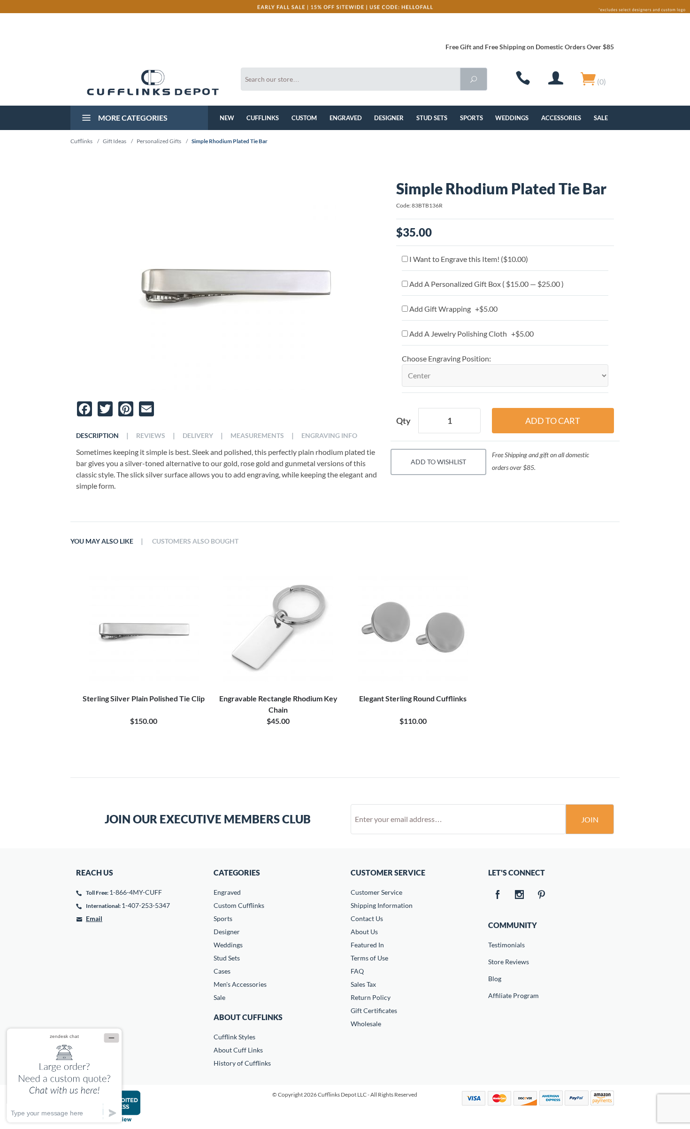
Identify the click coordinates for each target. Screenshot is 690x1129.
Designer (389, 118)
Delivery (198, 435)
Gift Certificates (374, 1010)
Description (97, 435)
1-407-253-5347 (146, 905)
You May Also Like (101, 541)
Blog (494, 979)
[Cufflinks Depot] (152, 82)
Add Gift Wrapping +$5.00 (453, 308)
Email (94, 918)
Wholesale (366, 1024)
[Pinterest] (541, 895)
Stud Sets (431, 118)
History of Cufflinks (242, 1063)
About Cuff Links (238, 1050)
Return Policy (371, 997)
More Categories (132, 117)
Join (589, 819)
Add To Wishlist (438, 462)
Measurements (257, 435)
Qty (403, 420)
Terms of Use (369, 958)
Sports (471, 118)
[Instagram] (519, 895)
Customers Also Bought (195, 541)
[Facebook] (497, 895)
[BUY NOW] (143, 627)
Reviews (150, 435)
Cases (222, 971)
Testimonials (494, 945)
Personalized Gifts (159, 141)
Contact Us (367, 918)
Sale (601, 118)
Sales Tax (363, 984)
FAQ (357, 971)
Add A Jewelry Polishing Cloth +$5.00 (471, 333)
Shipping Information (382, 905)
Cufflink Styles (234, 1037)
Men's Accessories (240, 984)
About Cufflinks (248, 1017)
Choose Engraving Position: (446, 358)
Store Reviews (494, 962)
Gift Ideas (114, 141)
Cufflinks (262, 118)
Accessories (561, 118)
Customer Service (376, 892)
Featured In (367, 945)
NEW (227, 118)
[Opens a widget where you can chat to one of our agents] (64, 1075)
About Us (364, 932)
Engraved (346, 118)
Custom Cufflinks (239, 905)
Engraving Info (329, 435)
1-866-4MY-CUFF (135, 892)
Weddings (512, 118)
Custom (304, 118)
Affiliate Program (494, 995)
